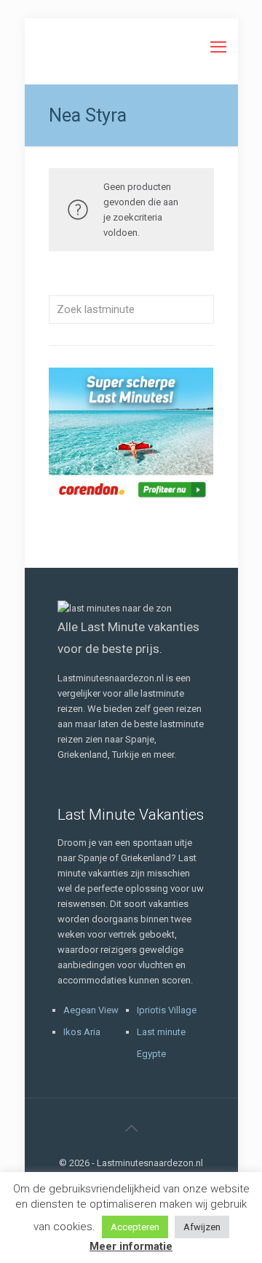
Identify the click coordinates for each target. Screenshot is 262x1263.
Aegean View (91, 1010)
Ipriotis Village (166, 1010)
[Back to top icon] (131, 1128)
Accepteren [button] (135, 1227)
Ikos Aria (81, 1031)
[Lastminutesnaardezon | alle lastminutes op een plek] (131, 47)
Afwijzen (202, 1227)
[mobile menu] (218, 47)
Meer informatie (131, 1246)
